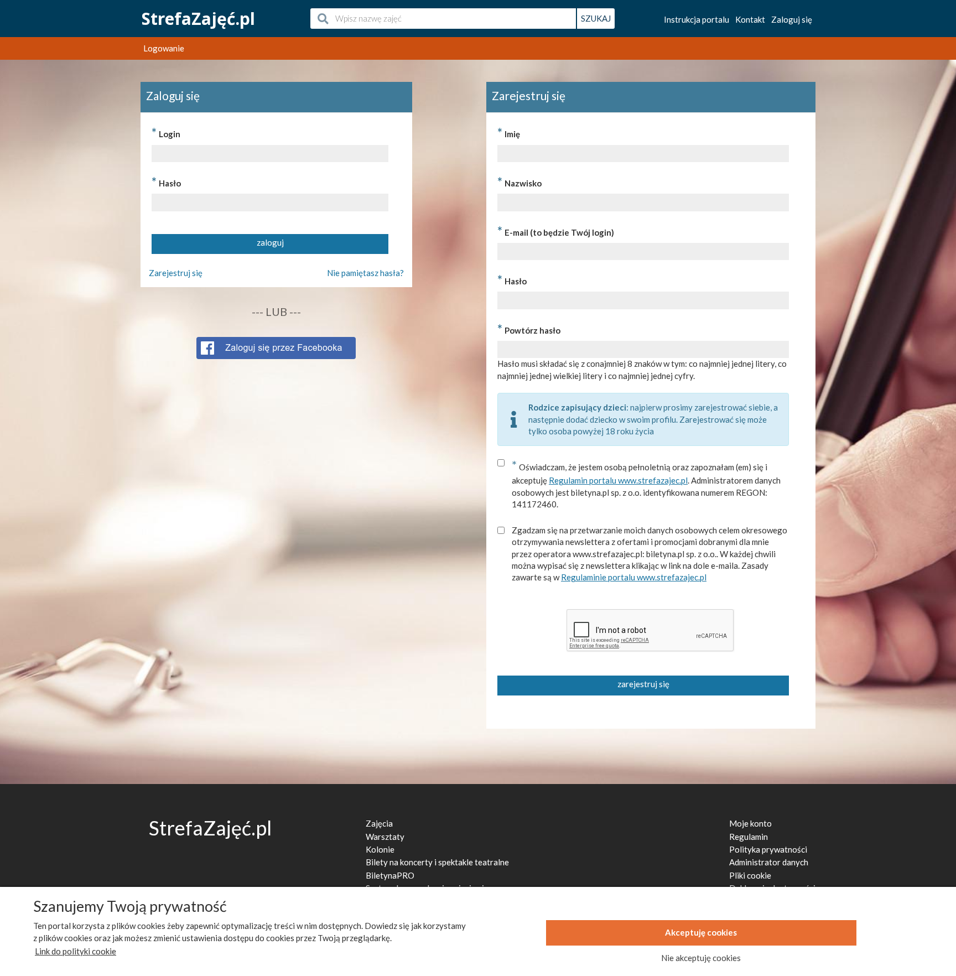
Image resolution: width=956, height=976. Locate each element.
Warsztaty (385, 837)
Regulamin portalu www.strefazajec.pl (618, 480)
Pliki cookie (750, 875)
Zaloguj (791, 19)
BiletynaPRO (390, 875)
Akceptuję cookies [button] (701, 932)
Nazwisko (519, 181)
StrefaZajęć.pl (198, 18)
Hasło (166, 181)
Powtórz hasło (528, 328)
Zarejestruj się (175, 273)
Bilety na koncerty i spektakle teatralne (437, 862)
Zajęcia (379, 823)
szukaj (596, 18)
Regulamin (748, 837)
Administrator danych (768, 862)
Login (166, 132)
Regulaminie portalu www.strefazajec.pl (633, 577)
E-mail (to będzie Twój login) (555, 231)
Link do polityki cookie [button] (75, 951)
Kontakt (750, 19)
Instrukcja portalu (696, 19)
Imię (508, 132)
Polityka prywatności (768, 849)
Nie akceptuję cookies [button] (701, 958)
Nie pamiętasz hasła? (365, 273)
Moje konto (750, 823)
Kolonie (380, 849)
